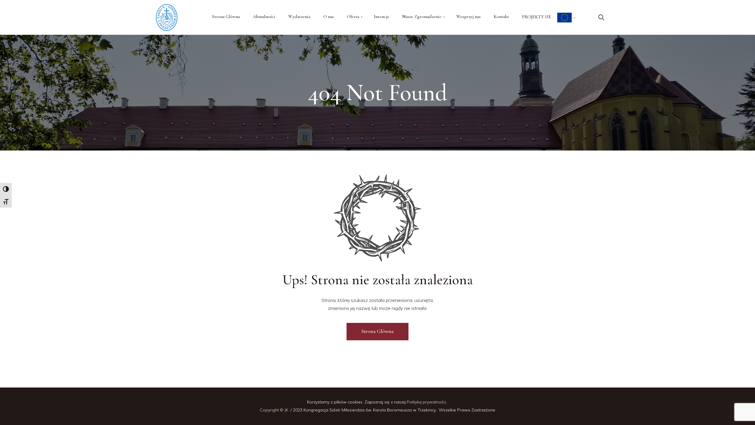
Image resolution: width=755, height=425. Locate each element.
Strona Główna (377, 331)
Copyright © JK (274, 410)
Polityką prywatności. (427, 402)
